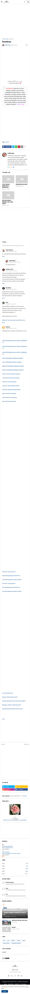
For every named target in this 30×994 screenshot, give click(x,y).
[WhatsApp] (16, 146)
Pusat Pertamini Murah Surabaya (11, 374)
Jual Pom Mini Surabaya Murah (10, 385)
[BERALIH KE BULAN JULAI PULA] (6, 922)
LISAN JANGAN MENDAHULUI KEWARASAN (6, 186)
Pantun (18, 940)
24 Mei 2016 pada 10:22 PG (11, 251)
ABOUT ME (10, 984)
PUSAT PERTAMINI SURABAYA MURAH (13, 370)
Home (5, 984)
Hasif (7, 302)
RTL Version (23, 984)
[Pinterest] (19, 146)
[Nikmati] (6, 929)
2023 (15, 871)
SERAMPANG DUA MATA (21, 184)
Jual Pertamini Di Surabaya (9, 397)
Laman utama (5, 38)
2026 (15, 863)
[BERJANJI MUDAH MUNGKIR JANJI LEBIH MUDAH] (8, 195)
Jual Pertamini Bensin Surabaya (10, 378)
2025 (15, 866)
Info (8, 940)
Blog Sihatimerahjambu (7, 846)
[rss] (12, 976)
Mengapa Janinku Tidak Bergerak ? (11, 705)
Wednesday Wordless (16, 943)
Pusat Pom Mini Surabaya (9, 381)
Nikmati (14, 927)
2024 (15, 868)
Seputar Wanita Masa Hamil (9, 697)
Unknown (8, 327)
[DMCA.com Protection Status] (5, 958)
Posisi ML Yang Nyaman (8, 571)
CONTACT (17, 984)
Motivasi (11, 38)
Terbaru (3, 744)
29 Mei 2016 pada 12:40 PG (11, 328)
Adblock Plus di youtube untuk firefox (12, 320)
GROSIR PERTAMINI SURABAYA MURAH (13, 366)
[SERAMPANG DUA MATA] (22, 179)
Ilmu (4, 940)
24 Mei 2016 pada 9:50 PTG (11, 289)
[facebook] (13, 167)
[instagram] (11, 167)
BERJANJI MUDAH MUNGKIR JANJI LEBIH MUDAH (7, 202)
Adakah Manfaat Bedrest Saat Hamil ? (12, 709)
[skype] (21, 976)
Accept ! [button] (5, 991)
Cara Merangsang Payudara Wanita (11, 579)
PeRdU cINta (11, 153)
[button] (1, 2)
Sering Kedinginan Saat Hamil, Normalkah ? (14, 701)
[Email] (22, 146)
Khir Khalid (8, 288)
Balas (3, 256)
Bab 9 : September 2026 (7, 847)
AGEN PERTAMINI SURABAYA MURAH (12, 358)
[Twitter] (13, 146)
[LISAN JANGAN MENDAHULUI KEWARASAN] (8, 179)
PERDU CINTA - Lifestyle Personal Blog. (19, 981)
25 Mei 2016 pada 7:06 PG (11, 304)
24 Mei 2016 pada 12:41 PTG (11, 270)
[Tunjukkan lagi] (25, 146)
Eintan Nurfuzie (9, 250)
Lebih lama (26, 744)
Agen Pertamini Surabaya (9, 393)
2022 (15, 873)
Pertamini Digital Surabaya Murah (11, 389)
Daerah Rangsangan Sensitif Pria (11, 575)
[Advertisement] (15, 20)
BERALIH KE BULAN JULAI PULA (19, 920)
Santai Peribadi (6, 943)
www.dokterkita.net (7, 693)
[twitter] (8, 167)
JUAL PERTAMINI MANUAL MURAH (12, 362)
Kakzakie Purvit (9, 269)
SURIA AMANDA (5, 852)
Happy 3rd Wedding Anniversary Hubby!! (11, 853)
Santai (23, 940)
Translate (24, 796)
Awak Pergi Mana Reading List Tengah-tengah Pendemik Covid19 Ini (14, 912)
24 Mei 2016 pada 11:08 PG (14, 262)
